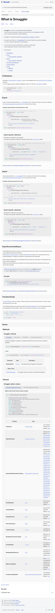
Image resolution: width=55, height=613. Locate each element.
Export (8, 55)
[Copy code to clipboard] (50, 88)
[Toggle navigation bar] (2, 2)
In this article (5, 14)
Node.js (11, 24)
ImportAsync (8, 240)
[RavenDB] (6, 2)
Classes (11, 70)
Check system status (19, 605)
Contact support (15, 600)
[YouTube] (49, 610)
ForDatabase (10, 53)
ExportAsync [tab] (17, 337)
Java (7, 24)
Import (8, 59)
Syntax (8, 66)
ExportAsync (8, 165)
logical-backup (29, 254)
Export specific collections (15, 57)
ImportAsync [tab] (25, 337)
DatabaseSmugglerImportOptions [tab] (31, 387)
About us (18, 610)
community (18, 601)
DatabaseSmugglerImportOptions (22, 240)
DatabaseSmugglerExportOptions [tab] (13, 387)
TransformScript (11, 64)
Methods (11, 68)
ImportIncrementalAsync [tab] (36, 337)
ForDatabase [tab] (9, 337)
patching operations (32, 306)
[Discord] (52, 610)
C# (2, 24)
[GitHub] (46, 610)
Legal (22, 610)
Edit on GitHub (6, 584)
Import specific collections (15, 60)
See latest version (48, 7)
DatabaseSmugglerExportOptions (22, 165)
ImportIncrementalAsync (13, 62)
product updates (15, 603)
